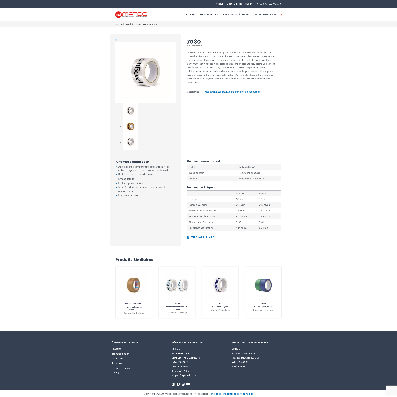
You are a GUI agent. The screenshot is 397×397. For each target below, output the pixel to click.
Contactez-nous (121, 368)
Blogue (116, 372)
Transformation (120, 353)
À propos (117, 363)
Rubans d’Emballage (214, 91)
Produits (116, 348)
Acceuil (219, 3)
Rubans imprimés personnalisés (243, 91)
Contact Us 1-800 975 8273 (269, 3)
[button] (196, 14)
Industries (117, 358)
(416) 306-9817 (240, 366)
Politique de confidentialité (238, 393)
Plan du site (214, 393)
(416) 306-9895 (240, 362)
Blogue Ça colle (234, 3)
